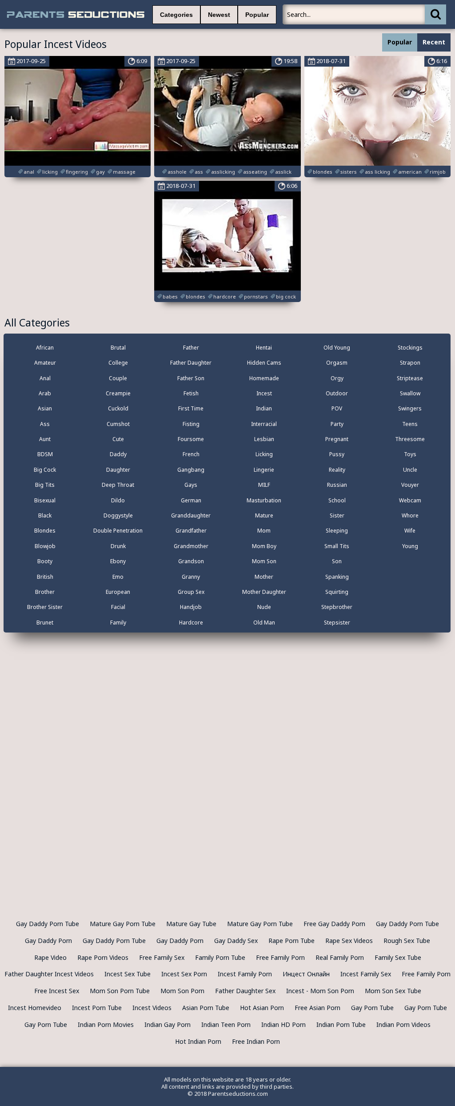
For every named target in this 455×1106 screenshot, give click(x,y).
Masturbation (264, 500)
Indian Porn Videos (403, 1024)
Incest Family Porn (245, 974)
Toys (410, 454)
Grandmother (191, 546)
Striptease (410, 378)
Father (191, 347)
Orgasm (336, 362)
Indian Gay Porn (167, 1024)
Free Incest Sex (56, 991)
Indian (264, 408)
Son (337, 561)
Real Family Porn (339, 957)
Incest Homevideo (34, 1007)
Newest (219, 14)
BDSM (45, 454)
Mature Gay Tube (191, 923)
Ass (45, 424)
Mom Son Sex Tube (393, 991)
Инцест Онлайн (306, 974)
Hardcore (191, 622)
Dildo (118, 500)
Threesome (410, 439)
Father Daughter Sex (245, 991)
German (191, 500)
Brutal (118, 347)
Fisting (191, 424)
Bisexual (45, 500)
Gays (190, 485)
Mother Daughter (264, 592)
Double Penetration (118, 530)
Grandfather (191, 530)
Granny (191, 577)
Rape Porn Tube (291, 940)
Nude (264, 607)
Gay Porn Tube (372, 1007)
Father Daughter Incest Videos (49, 974)
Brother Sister (45, 607)
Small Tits (336, 546)
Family (118, 622)
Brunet (44, 622)
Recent (434, 42)
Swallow (410, 393)
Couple (118, 378)
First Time (191, 408)
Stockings (410, 347)
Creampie (118, 393)
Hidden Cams (264, 362)
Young (410, 546)
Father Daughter (191, 362)
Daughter (118, 469)
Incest (264, 393)
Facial (118, 607)
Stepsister (337, 622)
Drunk (118, 546)
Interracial (264, 424)
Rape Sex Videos (349, 940)
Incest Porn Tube (97, 1007)
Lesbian (264, 439)
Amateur (45, 362)
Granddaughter (191, 515)
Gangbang (190, 469)
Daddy (118, 454)
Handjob (191, 607)
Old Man (264, 622)
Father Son (190, 378)
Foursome (191, 439)
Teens (410, 424)
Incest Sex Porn (184, 974)
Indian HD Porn (283, 1024)
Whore (410, 515)
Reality (337, 469)
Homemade (264, 378)
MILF (264, 485)
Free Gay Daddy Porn (334, 923)
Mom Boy (264, 546)
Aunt (45, 439)
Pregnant (336, 439)
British (45, 577)
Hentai (264, 347)
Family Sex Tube (398, 957)
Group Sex (191, 592)
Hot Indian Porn (198, 1041)
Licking (264, 454)
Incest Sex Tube (127, 974)
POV (336, 408)
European (118, 592)
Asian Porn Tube (205, 1007)
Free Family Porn (280, 957)
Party (337, 424)
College (118, 362)
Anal (45, 378)
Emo (118, 577)
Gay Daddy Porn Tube (47, 923)
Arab (45, 393)
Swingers (410, 408)
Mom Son (264, 561)
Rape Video (50, 957)
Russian (337, 485)
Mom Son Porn (182, 991)
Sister (337, 515)
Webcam (410, 500)
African (45, 347)
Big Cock (45, 469)
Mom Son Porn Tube (120, 991)
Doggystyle (118, 515)
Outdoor (337, 393)
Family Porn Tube (220, 957)
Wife (409, 530)
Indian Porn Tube (341, 1024)
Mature (264, 515)
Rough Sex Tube (406, 940)
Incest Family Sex (365, 974)
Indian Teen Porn (226, 1024)
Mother (264, 577)
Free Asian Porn (317, 1007)
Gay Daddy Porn (48, 940)
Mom (264, 530)
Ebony (118, 561)
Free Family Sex (161, 957)
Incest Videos (152, 1007)
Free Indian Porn (256, 1041)
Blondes (45, 530)
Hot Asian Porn (262, 1007)
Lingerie (264, 469)
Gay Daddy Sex (236, 940)
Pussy (336, 454)
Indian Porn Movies (106, 1024)
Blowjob (45, 546)
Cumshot (118, 424)
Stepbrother (336, 607)
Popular (257, 14)
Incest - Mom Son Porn (320, 991)
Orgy (337, 378)
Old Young (336, 347)
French (191, 454)
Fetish (191, 393)
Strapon (410, 362)
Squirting (336, 592)
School (337, 500)
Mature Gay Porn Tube (123, 923)
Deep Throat (118, 485)
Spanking (337, 577)
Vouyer (410, 485)
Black (45, 515)
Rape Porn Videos (102, 957)
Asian (45, 408)
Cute (118, 439)
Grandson (191, 561)
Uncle (410, 469)
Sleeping (337, 530)
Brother (45, 592)
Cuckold (118, 408)
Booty (44, 561)
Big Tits (45, 485)
